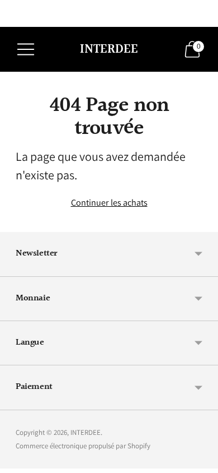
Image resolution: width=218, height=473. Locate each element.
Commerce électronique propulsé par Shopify (83, 446)
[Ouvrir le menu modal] (25, 49)
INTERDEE (85, 432)
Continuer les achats (109, 202)
